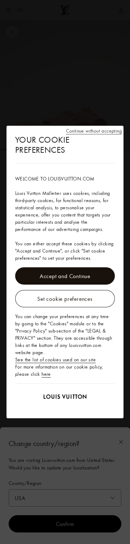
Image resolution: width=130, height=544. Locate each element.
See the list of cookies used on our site (55, 359)
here (46, 374)
